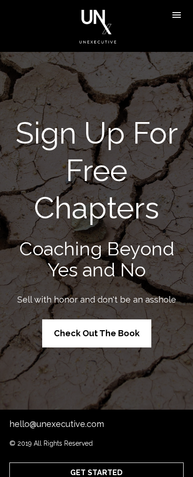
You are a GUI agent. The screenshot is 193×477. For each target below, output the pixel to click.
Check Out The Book (97, 333)
